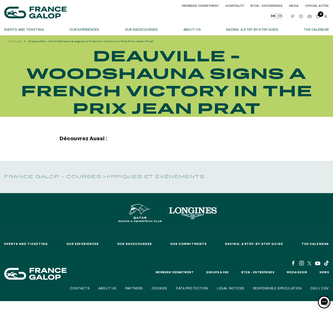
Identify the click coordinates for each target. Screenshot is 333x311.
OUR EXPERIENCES (84, 29)
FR (280, 15)
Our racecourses (141, 29)
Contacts (80, 288)
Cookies (159, 288)
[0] (317, 15)
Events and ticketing (24, 29)
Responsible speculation (277, 288)
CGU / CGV (319, 288)
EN (273, 15)
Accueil (15, 41)
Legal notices (231, 288)
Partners (134, 288)
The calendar (316, 29)
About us (192, 29)
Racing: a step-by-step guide (252, 29)
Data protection (192, 288)
